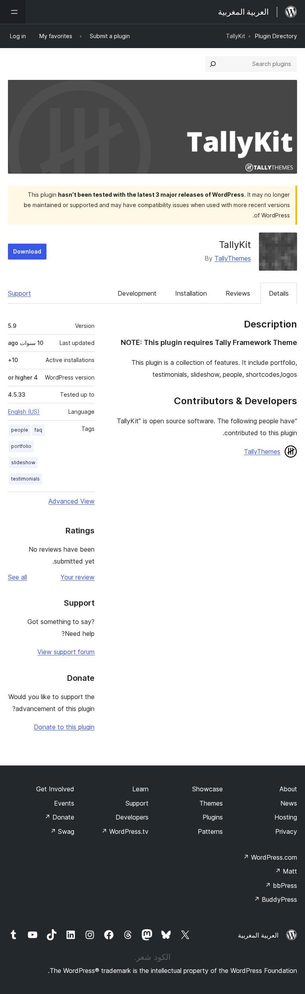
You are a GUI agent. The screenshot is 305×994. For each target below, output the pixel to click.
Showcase (207, 789)
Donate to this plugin (64, 727)
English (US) (24, 411)
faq (38, 430)
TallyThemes (232, 258)
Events (64, 803)
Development (137, 293)
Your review (77, 577)
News (288, 803)
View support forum (66, 652)
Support (19, 293)
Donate (59, 817)
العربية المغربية (258, 935)
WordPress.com (270, 857)
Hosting (285, 817)
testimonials (25, 479)
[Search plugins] (213, 64)
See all (17, 577)
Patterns (210, 831)
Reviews (238, 293)
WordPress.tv (125, 831)
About (288, 789)
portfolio (21, 446)
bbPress (281, 885)
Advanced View (71, 501)
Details (279, 293)
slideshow (23, 462)
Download (27, 251)
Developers (132, 817)
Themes (211, 803)
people (19, 430)
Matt (286, 871)
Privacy (286, 831)
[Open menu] (12, 12)
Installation (191, 293)
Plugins (213, 817)
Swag (62, 831)
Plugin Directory (276, 36)
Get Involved (55, 789)
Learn (140, 789)
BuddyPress (275, 899)
